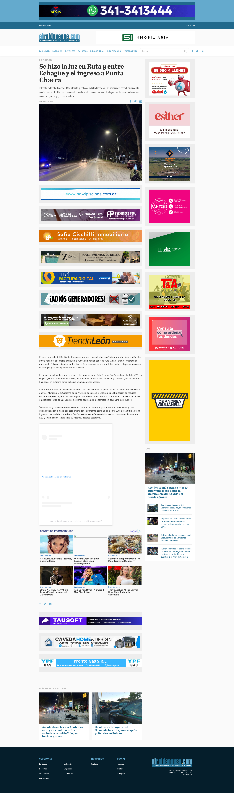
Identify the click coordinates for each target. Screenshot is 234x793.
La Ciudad (44, 51)
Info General (97, 51)
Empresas (83, 51)
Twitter (120, 769)
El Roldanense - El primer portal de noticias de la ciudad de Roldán (59, 37)
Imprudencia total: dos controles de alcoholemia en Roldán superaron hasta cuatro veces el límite (176, 522)
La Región (57, 51)
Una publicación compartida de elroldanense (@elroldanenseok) (76, 521)
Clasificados (113, 51)
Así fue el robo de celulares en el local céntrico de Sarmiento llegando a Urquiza (176, 538)
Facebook (121, 764)
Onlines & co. (187, 774)
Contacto (190, 25)
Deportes (70, 51)
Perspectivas (130, 51)
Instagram (121, 773)
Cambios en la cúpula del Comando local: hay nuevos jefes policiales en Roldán (176, 508)
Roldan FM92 (45, 25)
